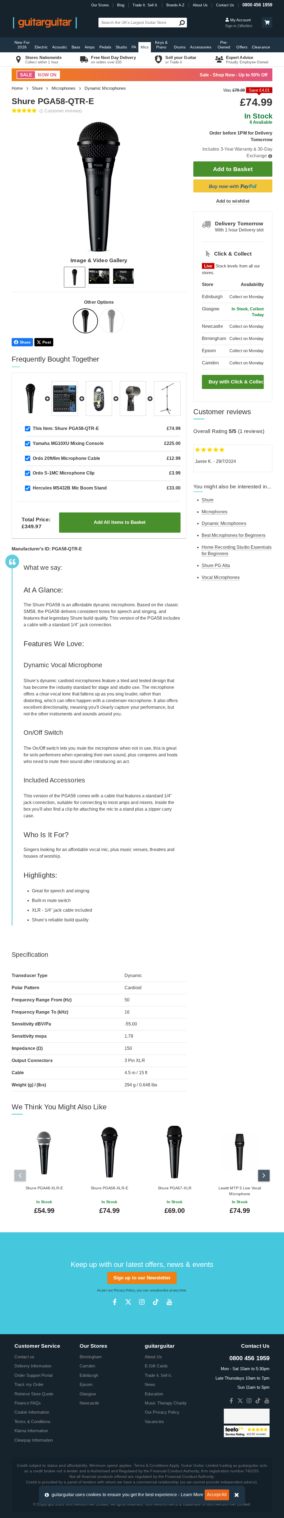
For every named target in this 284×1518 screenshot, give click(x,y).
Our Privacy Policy (162, 1412)
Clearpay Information (33, 1440)
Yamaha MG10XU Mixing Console (68, 443)
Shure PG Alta (216, 565)
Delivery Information (32, 1366)
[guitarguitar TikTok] (156, 1301)
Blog (120, 5)
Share (25, 342)
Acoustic (59, 47)
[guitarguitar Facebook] (115, 1301)
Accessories (200, 47)
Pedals (105, 47)
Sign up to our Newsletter (142, 1277)
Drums (180, 47)
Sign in (231, 26)
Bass (76, 47)
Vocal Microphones (221, 577)
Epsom (86, 1384)
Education (154, 1393)
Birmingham (91, 1356)
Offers (241, 47)
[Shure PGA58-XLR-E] (112, 321)
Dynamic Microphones (105, 88)
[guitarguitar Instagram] (142, 1301)
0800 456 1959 (257, 4)
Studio (121, 47)
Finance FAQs (27, 1403)
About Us (200, 5)
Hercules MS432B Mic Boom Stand (70, 488)
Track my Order (29, 1384)
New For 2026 (22, 44)
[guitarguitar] (45, 22)
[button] (267, 22)
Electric (41, 47)
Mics (145, 47)
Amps (90, 47)
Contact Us (225, 5)
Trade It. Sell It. (145, 5)
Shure (37, 88)
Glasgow (88, 1393)
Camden (87, 1366)
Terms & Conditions (32, 1421)
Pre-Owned (224, 44)
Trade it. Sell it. (158, 1375)
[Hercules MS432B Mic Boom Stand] (167, 398)
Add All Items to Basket (120, 522)
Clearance (261, 47)
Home (17, 88)
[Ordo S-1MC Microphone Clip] (133, 398)
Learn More (192, 1494)
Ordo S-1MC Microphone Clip (64, 473)
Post (46, 342)
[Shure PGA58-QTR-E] (86, 321)
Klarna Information (31, 1430)
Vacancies (154, 1421)
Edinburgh (89, 1375)
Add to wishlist (233, 201)
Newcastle (89, 1403)
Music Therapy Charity (166, 1403)
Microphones (63, 88)
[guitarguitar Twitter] (128, 1301)
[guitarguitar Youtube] (169, 1301)
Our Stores (100, 5)
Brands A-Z (175, 5)
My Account (240, 20)
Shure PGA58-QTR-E (66, 428)
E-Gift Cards (156, 1366)
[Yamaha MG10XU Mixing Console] (64, 398)
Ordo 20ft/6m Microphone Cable (66, 458)
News (150, 1384)
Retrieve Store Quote (33, 1393)
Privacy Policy (124, 1290)
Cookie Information (31, 1412)
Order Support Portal (33, 1375)
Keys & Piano (161, 44)
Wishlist (245, 26)
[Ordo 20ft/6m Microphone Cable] (99, 398)
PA (133, 47)
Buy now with (233, 186)
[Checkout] (266, 23)
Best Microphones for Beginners (233, 535)
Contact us (24, 1356)
